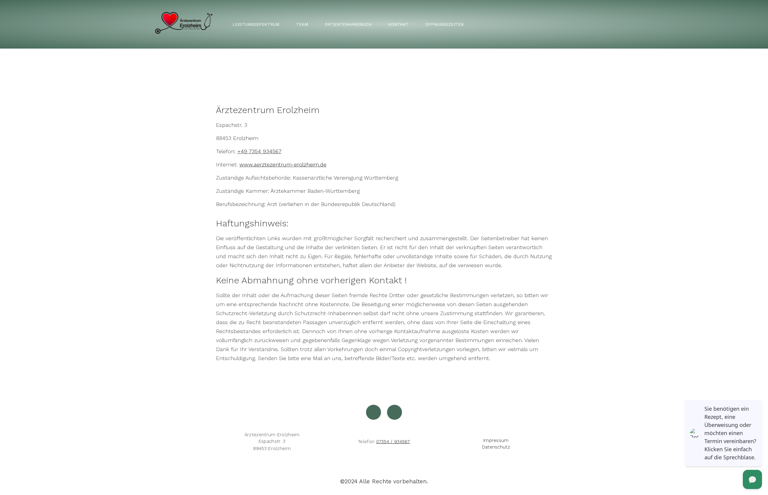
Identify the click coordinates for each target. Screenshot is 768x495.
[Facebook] (394, 412)
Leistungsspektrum (255, 24)
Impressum (496, 440)
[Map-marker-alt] (373, 412)
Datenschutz (496, 447)
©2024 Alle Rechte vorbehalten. (384, 481)
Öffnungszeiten (444, 24)
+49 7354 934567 (259, 151)
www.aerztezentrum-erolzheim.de (282, 164)
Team (302, 24)
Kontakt (398, 24)
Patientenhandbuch (348, 24)
